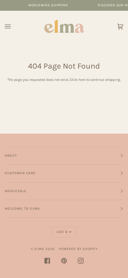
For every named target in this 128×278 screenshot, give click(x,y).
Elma (39, 249)
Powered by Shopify (78, 249)
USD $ (62, 232)
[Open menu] (14, 26)
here (82, 80)
